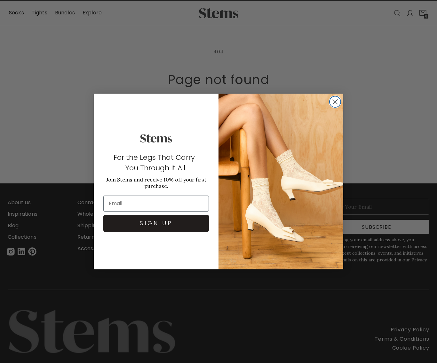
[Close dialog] (335, 101)
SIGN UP (156, 223)
